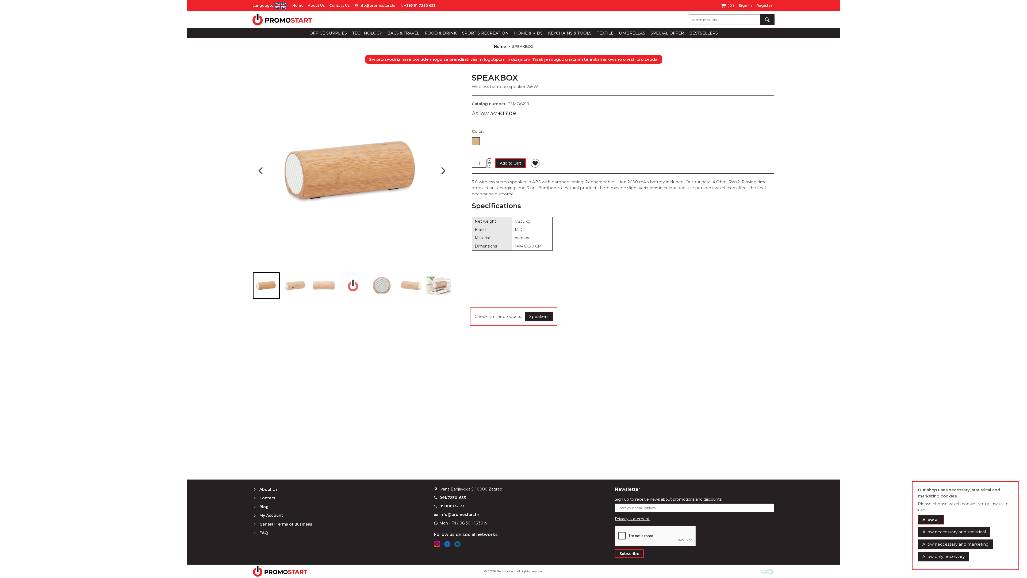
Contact (267, 498)
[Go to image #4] (353, 285)
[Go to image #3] (324, 285)
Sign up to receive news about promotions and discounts (668, 499)
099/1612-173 (451, 506)
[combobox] (732, 19)
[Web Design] (767, 571)
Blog (264, 506)
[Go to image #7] (439, 285)
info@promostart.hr (459, 514)
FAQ (263, 532)
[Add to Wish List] (535, 163)
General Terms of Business (285, 524)
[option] (476, 141)
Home (298, 5)
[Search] (767, 19)
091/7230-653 (452, 497)
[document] (965, 525)
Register (764, 5)
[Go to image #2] (295, 285)
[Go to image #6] (410, 285)
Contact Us (339, 5)
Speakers (538, 316)
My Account (271, 515)
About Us (316, 5)
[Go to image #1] (266, 285)
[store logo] (282, 19)
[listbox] (623, 142)
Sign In (745, 5)
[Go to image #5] (382, 285)
